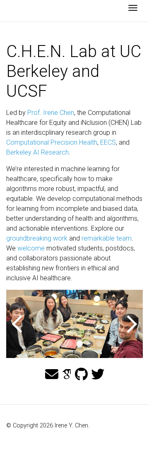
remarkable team (107, 238)
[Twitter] (97, 374)
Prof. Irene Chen (50, 113)
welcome (31, 248)
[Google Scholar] (67, 374)
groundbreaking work (36, 238)
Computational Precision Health (51, 142)
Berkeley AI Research (37, 152)
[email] (51, 374)
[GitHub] (81, 374)
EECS (108, 142)
